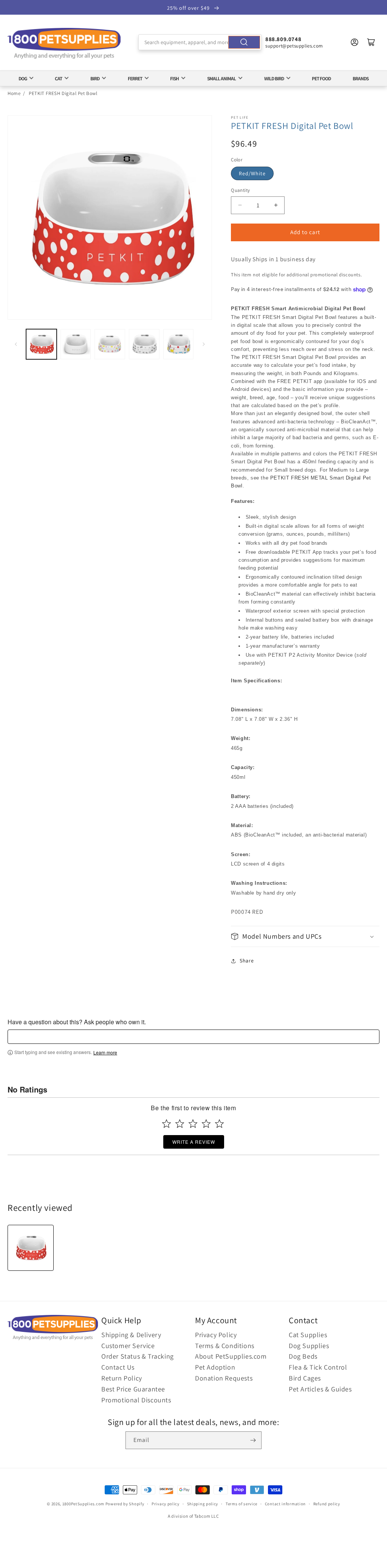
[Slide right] (203, 344)
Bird (94, 78)
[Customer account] (354, 42)
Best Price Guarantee (133, 1389)
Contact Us (118, 1367)
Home (14, 93)
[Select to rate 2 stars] (180, 1123)
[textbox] (193, 1037)
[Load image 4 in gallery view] (144, 344)
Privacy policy (166, 1503)
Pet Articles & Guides (320, 1389)
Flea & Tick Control (318, 1367)
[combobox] (200, 42)
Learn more (105, 1053)
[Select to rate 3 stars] (193, 1123)
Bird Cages (305, 1378)
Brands (360, 78)
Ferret (135, 78)
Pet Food (321, 78)
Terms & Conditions (224, 1345)
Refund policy (326, 1503)
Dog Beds (303, 1356)
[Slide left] (16, 344)
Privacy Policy (216, 1334)
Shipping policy (202, 1503)
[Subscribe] (253, 1440)
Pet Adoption (215, 1367)
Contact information (285, 1503)
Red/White (252, 173)
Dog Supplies (309, 1345)
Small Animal (221, 78)
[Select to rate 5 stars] (219, 1123)
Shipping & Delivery (131, 1334)
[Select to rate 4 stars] (206, 1123)
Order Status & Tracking (137, 1356)
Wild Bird (274, 78)
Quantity (240, 190)
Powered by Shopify (124, 1503)
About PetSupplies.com (231, 1356)
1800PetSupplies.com (83, 1503)
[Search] (244, 42)
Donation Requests (223, 1378)
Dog (23, 78)
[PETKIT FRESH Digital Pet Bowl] (31, 1248)
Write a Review (193, 1141)
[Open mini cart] (371, 42)
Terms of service (241, 1503)
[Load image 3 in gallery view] (109, 344)
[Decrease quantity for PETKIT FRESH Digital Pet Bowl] (239, 205)
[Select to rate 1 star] (166, 1123)
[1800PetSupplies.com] (64, 44)
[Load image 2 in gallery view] (75, 344)
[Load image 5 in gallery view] (178, 344)
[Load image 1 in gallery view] (41, 344)
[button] (305, 936)
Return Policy (121, 1378)
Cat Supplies (308, 1334)
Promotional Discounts (136, 1400)
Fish (174, 78)
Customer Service (128, 1345)
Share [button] (247, 960)
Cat (58, 78)
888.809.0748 (283, 39)
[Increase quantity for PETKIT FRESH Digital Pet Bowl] (275, 205)
